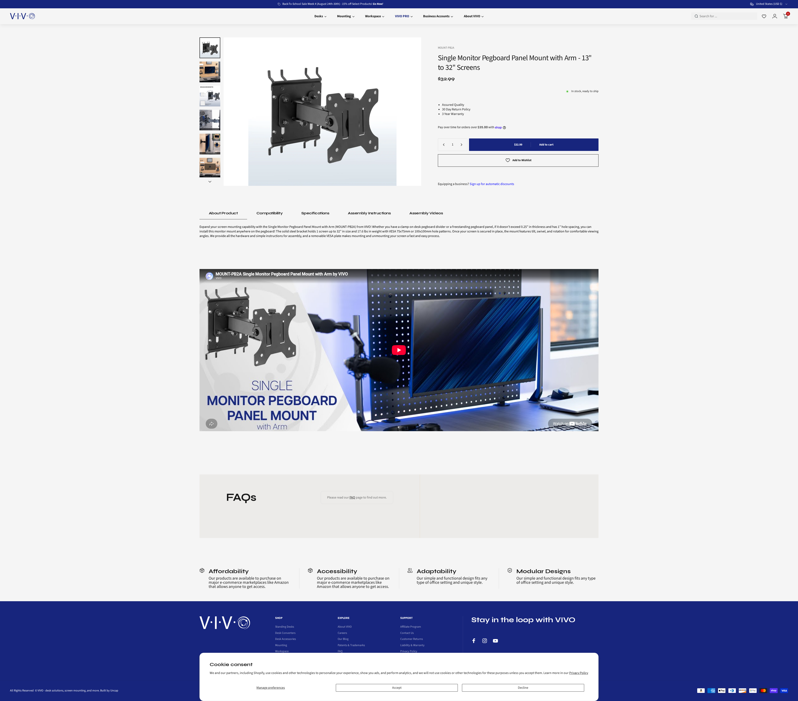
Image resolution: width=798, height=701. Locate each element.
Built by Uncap (109, 691)
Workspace (282, 651)
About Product (223, 213)
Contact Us (407, 633)
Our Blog (343, 639)
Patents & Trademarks (351, 645)
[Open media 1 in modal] (322, 111)
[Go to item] (210, 47)
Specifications (315, 213)
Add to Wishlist (521, 160)
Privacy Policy (578, 673)
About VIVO (345, 627)
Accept (396, 687)
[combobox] (769, 4)
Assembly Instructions (369, 213)
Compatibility (269, 213)
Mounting (281, 645)
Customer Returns (411, 639)
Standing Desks (284, 627)
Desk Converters (285, 633)
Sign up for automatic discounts (492, 184)
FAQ (352, 497)
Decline (523, 687)
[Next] (410, 111)
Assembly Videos (426, 213)
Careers (342, 633)
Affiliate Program (410, 627)
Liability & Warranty (412, 645)
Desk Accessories (285, 639)
